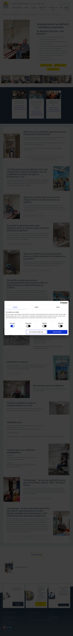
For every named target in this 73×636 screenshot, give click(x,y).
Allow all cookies (57, 331)
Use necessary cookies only (36, 331)
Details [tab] (36, 307)
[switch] (28, 326)
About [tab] (57, 307)
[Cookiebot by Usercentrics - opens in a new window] (61, 303)
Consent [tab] (15, 307)
